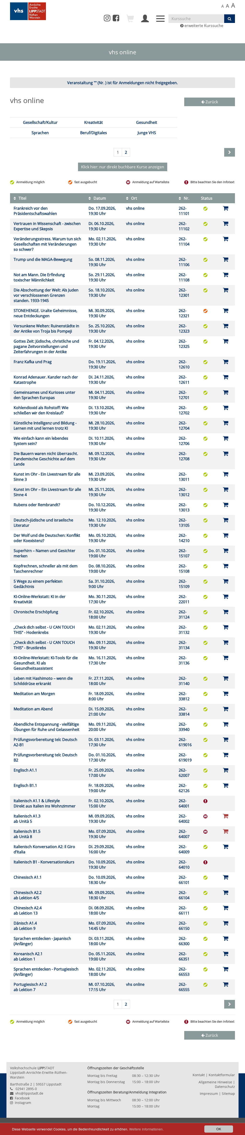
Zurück (211, 101)
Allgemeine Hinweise (215, 1082)
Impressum (209, 1093)
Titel (22, 198)
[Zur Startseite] (28, 11)
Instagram (22, 1102)
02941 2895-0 (26, 1088)
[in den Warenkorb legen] (225, 208)
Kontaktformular (222, 1075)
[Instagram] (107, 18)
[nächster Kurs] (229, 1004)
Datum (99, 198)
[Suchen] (229, 18)
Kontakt (199, 1075)
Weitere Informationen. (146, 1129)
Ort (133, 198)
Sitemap (228, 1093)
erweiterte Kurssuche (203, 25)
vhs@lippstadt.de (28, 1093)
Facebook (21, 1098)
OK (218, 1128)
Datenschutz (225, 1086)
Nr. (186, 198)
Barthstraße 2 (21, 1084)
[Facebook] (116, 19)
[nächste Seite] (229, 152)
